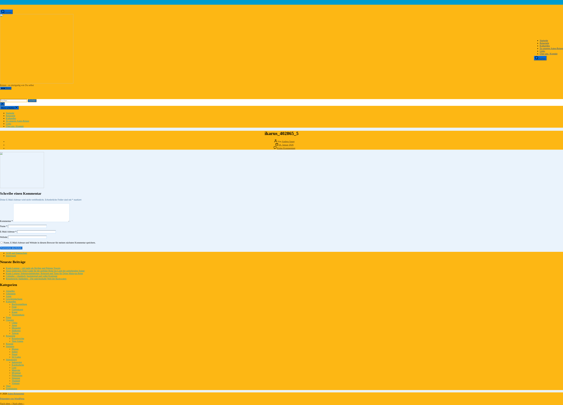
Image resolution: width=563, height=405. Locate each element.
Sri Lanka (16, 357)
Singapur (16, 378)
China (14, 322)
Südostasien (11, 359)
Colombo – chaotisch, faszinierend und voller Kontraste (31, 276)
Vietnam (15, 383)
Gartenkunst (17, 309)
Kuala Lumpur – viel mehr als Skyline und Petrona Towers (33, 268)
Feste (14, 307)
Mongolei (16, 328)
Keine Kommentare (286, 148)
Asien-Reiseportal (15, 393)
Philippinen (17, 375)
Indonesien (17, 362)
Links (542, 51)
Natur (8, 317)
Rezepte (9, 344)
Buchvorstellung (19, 304)
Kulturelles (545, 46)
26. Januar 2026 (286, 145)
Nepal (14, 354)
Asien (8, 296)
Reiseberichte (18, 338)
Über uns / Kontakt (548, 53)
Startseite (544, 40)
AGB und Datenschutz (16, 253)
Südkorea (16, 330)
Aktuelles (10, 291)
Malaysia (16, 370)
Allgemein (11, 293)
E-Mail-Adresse (8, 231)
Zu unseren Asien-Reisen (551, 48)
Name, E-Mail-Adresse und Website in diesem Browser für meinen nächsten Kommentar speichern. (50, 242)
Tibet (8, 386)
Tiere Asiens (17, 341)
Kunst (14, 312)
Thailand (16, 380)
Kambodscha (18, 365)
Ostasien (10, 320)
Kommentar (6, 221)
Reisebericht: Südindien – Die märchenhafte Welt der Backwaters (36, 278)
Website (3, 237)
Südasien (10, 346)
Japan (14, 325)
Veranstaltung (18, 315)
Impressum (11, 255)
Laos (14, 367)
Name (3, 226)
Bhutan (15, 349)
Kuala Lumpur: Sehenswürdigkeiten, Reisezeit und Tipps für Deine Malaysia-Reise (44, 273)
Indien (15, 351)
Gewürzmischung (14, 299)
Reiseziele (544, 43)
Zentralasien (11, 388)
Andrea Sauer (288, 141)
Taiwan (15, 333)
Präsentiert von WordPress (12, 398)
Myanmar (16, 373)
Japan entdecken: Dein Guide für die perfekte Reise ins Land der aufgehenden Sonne (45, 271)
